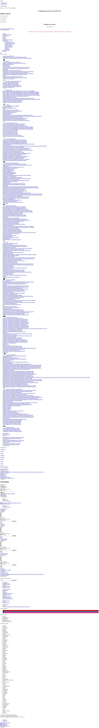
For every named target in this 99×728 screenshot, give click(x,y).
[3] (3, 487)
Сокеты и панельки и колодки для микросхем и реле (13, 318)
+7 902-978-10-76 (3, 2)
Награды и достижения (9, 43)
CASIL (1, 453)
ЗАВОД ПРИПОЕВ (4, 466)
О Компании (5, 40)
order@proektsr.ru (3, 5)
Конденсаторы (5, 185)
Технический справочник (8, 39)
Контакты (5, 51)
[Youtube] (3, 610)
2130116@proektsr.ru (6, 29)
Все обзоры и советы (4, 470)
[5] (5, 487)
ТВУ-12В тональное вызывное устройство (11, 444)
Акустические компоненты (8, 56)
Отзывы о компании (9, 45)
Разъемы (4, 276)
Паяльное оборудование (7, 234)
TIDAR (1, 463)
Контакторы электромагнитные (9, 198)
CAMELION (2, 449)
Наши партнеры (8, 44)
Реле (4, 305)
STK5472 (2, 525)
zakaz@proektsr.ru (10, 28)
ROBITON (2, 457)
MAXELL (2, 455)
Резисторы (5, 284)
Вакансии (7, 48)
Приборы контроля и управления (9, 247)
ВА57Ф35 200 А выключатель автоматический (12, 438)
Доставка (4, 38)
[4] (4, 487)
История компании (8, 41)
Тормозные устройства (7, 106)
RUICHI (2, 459)
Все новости (2, 569)
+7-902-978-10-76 (49, 26)
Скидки (4, 36)
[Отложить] (1, 523)
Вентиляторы (5, 69)
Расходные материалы (7, 280)
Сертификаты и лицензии (10, 42)
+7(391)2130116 (3, 3)
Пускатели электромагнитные (9, 256)
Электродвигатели (6, 409)
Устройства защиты (6, 360)
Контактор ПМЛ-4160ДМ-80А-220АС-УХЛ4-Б (12, 441)
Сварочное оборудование (8, 308)
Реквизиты (7, 49)
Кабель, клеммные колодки (8, 169)
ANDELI (2, 451)
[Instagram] (3, 612)
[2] (2, 487)
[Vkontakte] (3, 611)
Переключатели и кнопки (8, 244)
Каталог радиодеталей (7, 34)
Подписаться (14, 580)
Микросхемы (5, 203)
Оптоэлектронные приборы (8, 225)
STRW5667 (2, 510)
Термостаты (5, 332)
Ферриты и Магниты (7, 406)
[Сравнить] (1, 522)
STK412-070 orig (3, 554)
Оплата (4, 37)
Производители (6, 35)
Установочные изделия (7, 356)
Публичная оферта (6, 50)
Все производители (4, 468)
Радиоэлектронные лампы (8, 265)
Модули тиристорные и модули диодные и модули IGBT (14, 207)
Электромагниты (6, 418)
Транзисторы (5, 352)
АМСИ (1, 465)
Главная (4, 33)
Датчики (4, 75)
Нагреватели (5, 216)
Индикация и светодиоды (8, 113)
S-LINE (1, 461)
